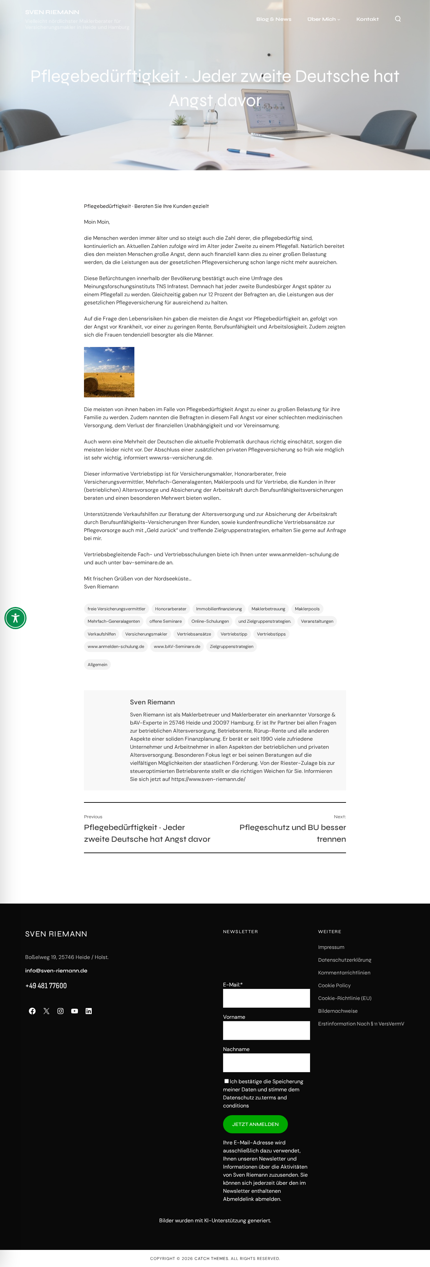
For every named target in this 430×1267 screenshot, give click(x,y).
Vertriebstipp (234, 634)
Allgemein (97, 664)
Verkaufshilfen (102, 634)
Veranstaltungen (317, 621)
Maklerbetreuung (268, 609)
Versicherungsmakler (146, 634)
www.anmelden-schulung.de (116, 646)
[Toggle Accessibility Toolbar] (15, 618)
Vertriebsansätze (194, 634)
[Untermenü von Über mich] (338, 18)
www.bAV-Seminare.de (177, 646)
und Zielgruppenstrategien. (265, 621)
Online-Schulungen (210, 621)
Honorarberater (170, 609)
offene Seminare (165, 621)
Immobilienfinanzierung (219, 609)
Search (398, 19)
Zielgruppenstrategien (231, 646)
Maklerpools (307, 609)
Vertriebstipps (271, 634)
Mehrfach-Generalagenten (114, 621)
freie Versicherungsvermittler (116, 609)
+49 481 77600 (46, 986)
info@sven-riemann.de (56, 970)
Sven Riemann (52, 12)
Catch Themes (211, 1258)
